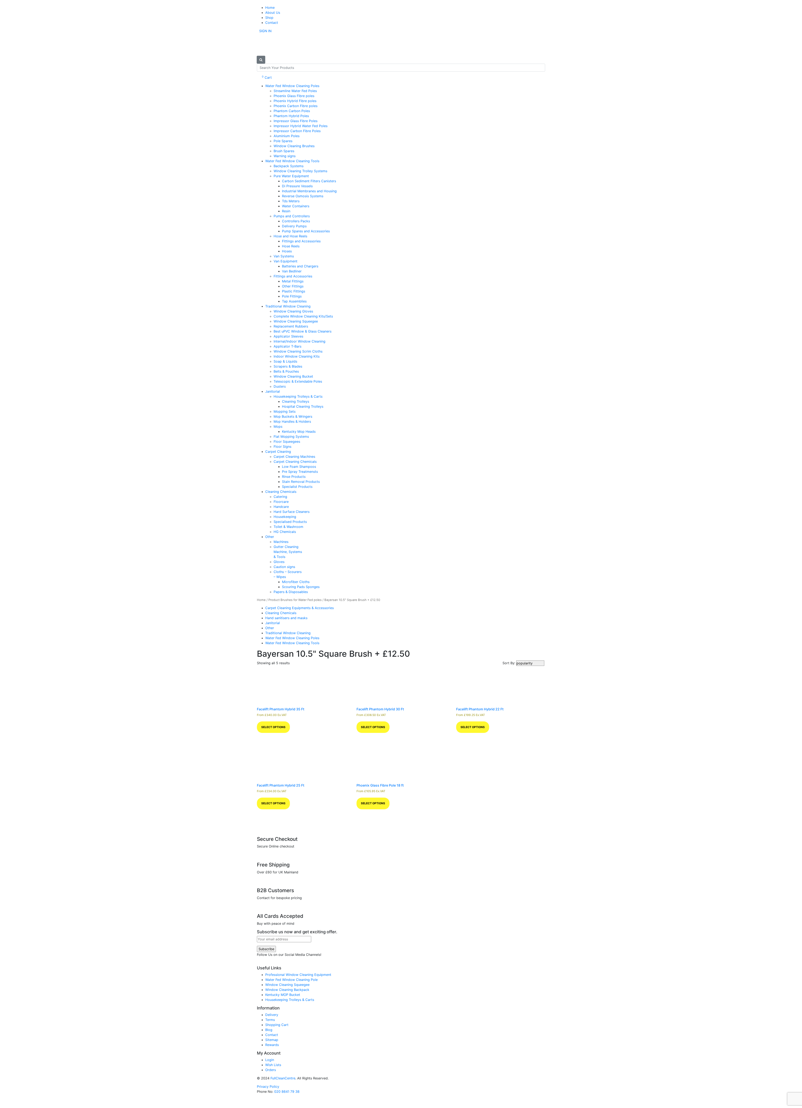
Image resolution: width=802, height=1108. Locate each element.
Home (270, 7)
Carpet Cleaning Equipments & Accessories (299, 608)
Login (269, 1060)
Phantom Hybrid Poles (291, 116)
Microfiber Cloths (296, 582)
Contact (271, 22)
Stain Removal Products (301, 481)
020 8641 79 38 (286, 1091)
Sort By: (509, 663)
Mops (278, 426)
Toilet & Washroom (288, 527)
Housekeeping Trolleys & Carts (298, 396)
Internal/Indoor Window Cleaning (299, 341)
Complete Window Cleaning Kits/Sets (303, 316)
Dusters (280, 386)
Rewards (272, 1045)
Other (269, 537)
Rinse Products (294, 476)
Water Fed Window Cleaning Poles (292, 86)
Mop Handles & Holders (292, 421)
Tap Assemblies (294, 301)
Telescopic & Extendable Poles (298, 381)
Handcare (281, 507)
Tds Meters (290, 201)
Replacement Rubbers (291, 326)
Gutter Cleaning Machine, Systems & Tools (288, 552)
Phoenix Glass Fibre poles (294, 96)
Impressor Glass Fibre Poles (295, 121)
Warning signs (285, 156)
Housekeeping (285, 517)
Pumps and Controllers (292, 216)
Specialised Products (290, 522)
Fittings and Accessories (301, 241)
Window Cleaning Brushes (294, 146)
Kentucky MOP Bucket (282, 995)
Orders (270, 1070)
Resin (286, 211)
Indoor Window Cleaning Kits (297, 356)
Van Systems (284, 256)
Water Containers (295, 206)
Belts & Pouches (286, 371)
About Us (272, 12)
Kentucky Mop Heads (299, 431)
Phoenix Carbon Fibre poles (295, 106)
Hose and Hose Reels (290, 236)
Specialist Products (297, 486)
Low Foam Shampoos (299, 466)
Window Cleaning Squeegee (296, 321)
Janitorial (272, 391)
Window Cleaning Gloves (293, 311)
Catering (280, 497)
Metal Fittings (292, 281)
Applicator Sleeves (288, 336)
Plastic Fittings (293, 291)
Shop (269, 17)
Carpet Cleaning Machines (294, 456)
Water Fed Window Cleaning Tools (292, 161)
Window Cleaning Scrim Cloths (298, 351)
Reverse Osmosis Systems (302, 196)
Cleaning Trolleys (295, 401)
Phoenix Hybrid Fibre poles (295, 101)
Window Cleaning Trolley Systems (300, 171)
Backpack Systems (288, 166)
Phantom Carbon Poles (292, 111)
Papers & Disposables (291, 592)
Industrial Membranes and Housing (309, 191)
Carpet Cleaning (278, 451)
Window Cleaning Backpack (287, 990)
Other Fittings (292, 286)
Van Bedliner (292, 271)
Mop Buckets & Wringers (293, 416)
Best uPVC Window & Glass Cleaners (302, 331)
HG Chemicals (285, 532)
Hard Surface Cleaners (292, 512)
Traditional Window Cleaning (288, 306)
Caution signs (284, 567)
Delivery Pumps (294, 226)
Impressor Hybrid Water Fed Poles (300, 126)
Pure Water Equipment (291, 176)
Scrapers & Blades (288, 366)
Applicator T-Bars (287, 346)
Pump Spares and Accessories (306, 231)
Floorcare (281, 502)
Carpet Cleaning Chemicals (295, 461)
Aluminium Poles (286, 136)
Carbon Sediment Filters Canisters (309, 181)
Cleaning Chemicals (280, 491)
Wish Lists (273, 1065)
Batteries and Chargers (300, 266)
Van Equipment (285, 261)
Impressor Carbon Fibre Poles (297, 131)
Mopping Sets (285, 411)
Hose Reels (290, 246)
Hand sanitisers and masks (286, 618)
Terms (270, 1020)
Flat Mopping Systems (291, 436)
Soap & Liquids (285, 361)
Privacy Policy (268, 1086)
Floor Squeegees (287, 441)
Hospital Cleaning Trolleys (302, 406)
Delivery (271, 1015)
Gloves (279, 562)
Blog (268, 1030)
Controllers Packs (296, 221)
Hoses (287, 251)
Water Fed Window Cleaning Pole (291, 980)
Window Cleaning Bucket (293, 376)
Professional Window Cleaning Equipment (298, 975)
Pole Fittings (292, 296)
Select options (273, 727)
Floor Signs (282, 446)
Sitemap (271, 1040)
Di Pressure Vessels (297, 186)
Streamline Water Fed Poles (295, 91)
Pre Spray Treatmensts (300, 471)
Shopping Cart (276, 1025)
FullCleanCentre (282, 1078)
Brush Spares (284, 151)
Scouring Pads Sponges (301, 587)
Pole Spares (283, 141)
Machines (281, 542)
